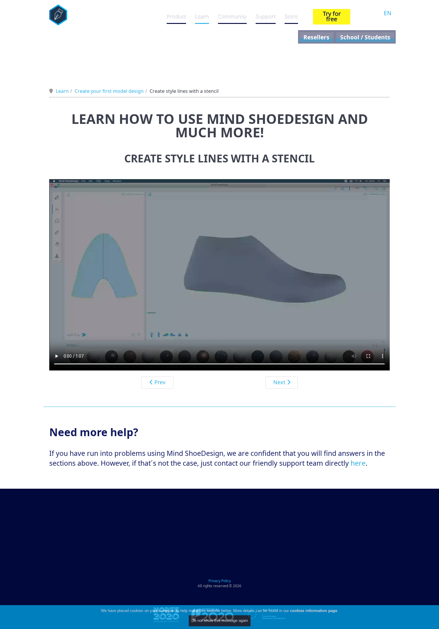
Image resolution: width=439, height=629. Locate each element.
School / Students (365, 37)
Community (232, 16)
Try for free (332, 16)
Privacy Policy (219, 580)
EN (388, 13)
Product (176, 16)
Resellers (316, 37)
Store (291, 16)
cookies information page (313, 610)
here (358, 463)
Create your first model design (109, 91)
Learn (202, 16)
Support (266, 16)
